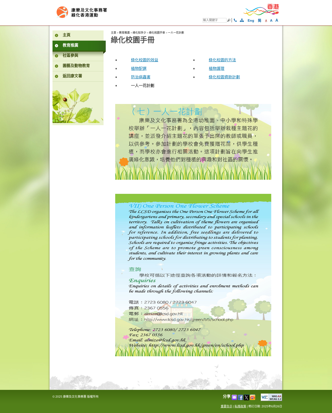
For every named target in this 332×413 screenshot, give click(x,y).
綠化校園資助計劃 (224, 77)
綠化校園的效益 (144, 60)
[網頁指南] (241, 20)
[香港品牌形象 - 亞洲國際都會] (261, 15)
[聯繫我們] (235, 20)
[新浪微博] (253, 399)
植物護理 (216, 69)
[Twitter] (247, 399)
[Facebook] (241, 399)
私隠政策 (240, 406)
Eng (251, 20)
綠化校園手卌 (157, 32)
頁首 (288, 401)
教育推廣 (124, 32)
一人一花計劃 (176, 32)
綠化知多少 (139, 32)
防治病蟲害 (140, 77)
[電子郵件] (235, 399)
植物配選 (139, 69)
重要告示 (226, 406)
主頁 (113, 32)
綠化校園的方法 (222, 60)
